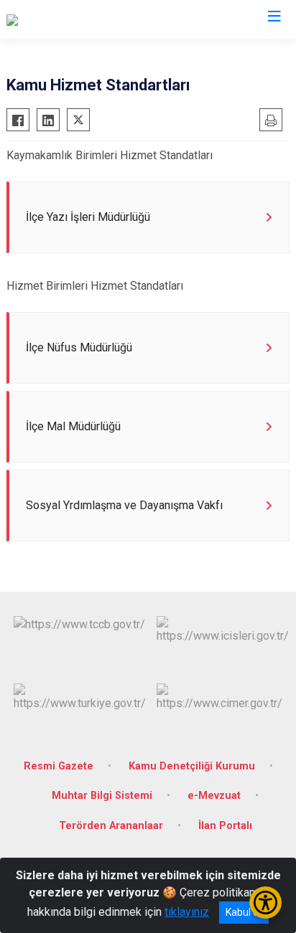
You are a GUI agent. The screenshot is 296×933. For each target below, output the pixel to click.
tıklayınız (187, 912)
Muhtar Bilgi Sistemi (102, 796)
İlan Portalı (225, 826)
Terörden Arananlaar (111, 826)
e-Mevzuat (214, 796)
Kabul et (244, 912)
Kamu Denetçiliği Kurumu (192, 766)
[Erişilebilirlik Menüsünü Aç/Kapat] (265, 902)
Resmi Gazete (58, 766)
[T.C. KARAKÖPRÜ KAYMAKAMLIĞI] (92, 19)
